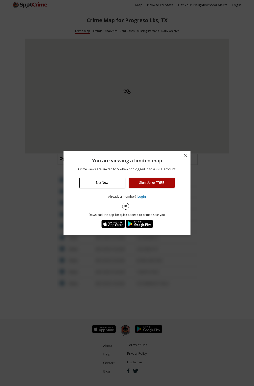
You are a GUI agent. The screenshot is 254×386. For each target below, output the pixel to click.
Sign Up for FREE (152, 182)
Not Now (102, 182)
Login (141, 196)
